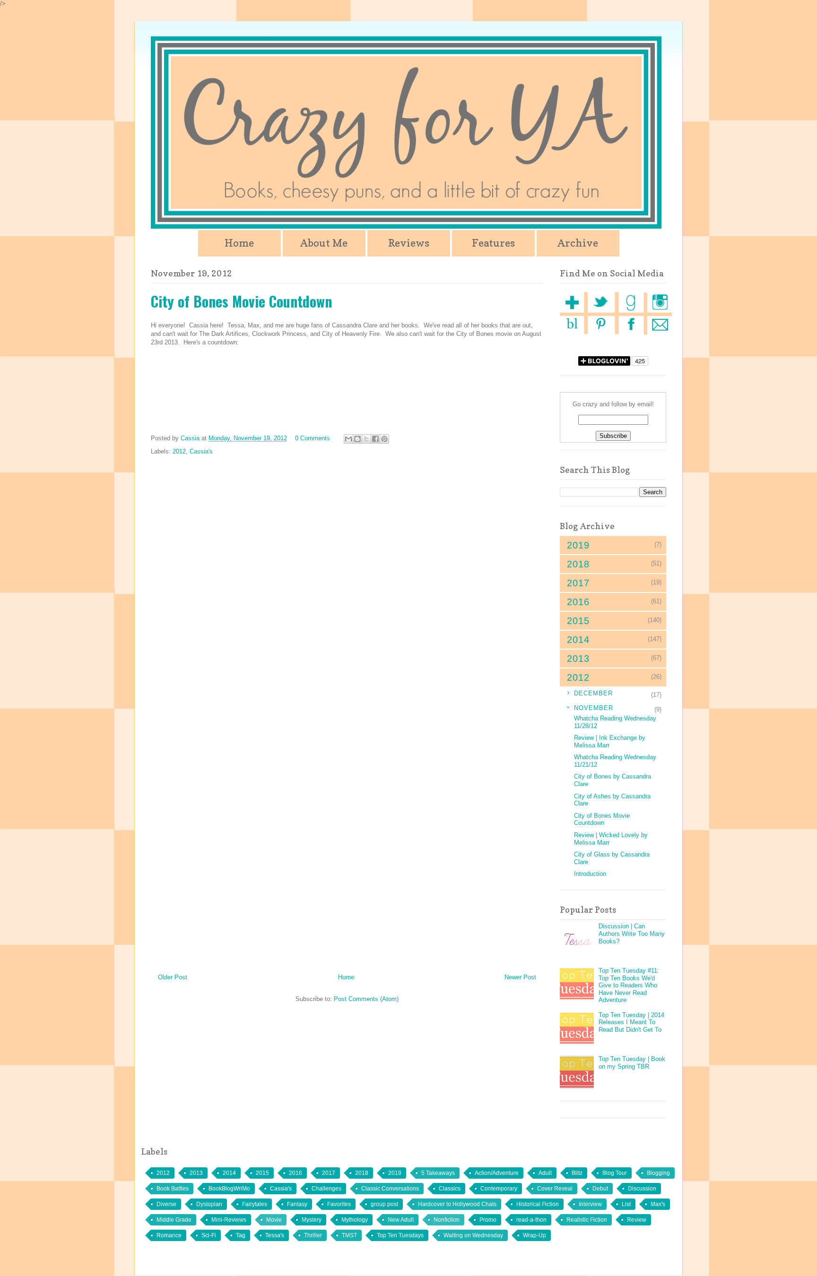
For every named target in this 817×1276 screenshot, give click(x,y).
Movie (274, 1219)
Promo (487, 1219)
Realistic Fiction (586, 1219)
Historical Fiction (537, 1204)
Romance (169, 1235)
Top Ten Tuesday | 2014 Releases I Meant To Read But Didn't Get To (631, 1022)
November (593, 707)
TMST (349, 1235)
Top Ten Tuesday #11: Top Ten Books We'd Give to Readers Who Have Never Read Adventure (629, 985)
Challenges (326, 1188)
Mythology (354, 1219)
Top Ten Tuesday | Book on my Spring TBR (632, 1062)
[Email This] (348, 439)
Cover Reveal (555, 1188)
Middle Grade (173, 1219)
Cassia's (201, 451)
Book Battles (172, 1188)
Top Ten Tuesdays (400, 1235)
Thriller (313, 1235)
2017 (328, 1173)
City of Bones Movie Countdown (602, 819)
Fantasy (297, 1204)
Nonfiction (447, 1219)
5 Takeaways (438, 1173)
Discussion (642, 1188)
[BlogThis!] (357, 439)
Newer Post (520, 977)
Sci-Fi (208, 1235)
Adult (545, 1173)
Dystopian (209, 1204)
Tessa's (274, 1235)
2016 (295, 1173)
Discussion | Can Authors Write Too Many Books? (632, 933)
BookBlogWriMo (229, 1188)
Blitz (577, 1173)
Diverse (166, 1204)
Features (493, 243)
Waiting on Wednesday (473, 1235)
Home (239, 243)
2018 (361, 1173)
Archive (577, 243)
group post (384, 1204)
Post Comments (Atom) (366, 998)
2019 (394, 1173)
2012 (179, 451)
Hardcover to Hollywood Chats (457, 1204)
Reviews (408, 243)
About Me (324, 243)
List (626, 1204)
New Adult (401, 1219)
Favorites (339, 1204)
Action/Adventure (497, 1173)
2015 (262, 1173)
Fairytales (254, 1204)
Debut (600, 1188)
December (593, 693)
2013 (196, 1173)
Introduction (590, 873)
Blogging (658, 1173)
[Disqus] (347, 587)
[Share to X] (366, 439)
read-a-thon (531, 1219)
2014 (229, 1173)
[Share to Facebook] (375, 439)
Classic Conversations (390, 1188)
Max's (658, 1204)
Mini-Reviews (228, 1219)
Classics (450, 1188)
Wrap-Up (534, 1235)
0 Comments (312, 438)
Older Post (172, 977)
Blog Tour (614, 1173)
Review (636, 1219)
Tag (240, 1235)
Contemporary (498, 1188)
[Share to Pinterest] (384, 439)
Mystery (312, 1219)
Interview (590, 1204)
